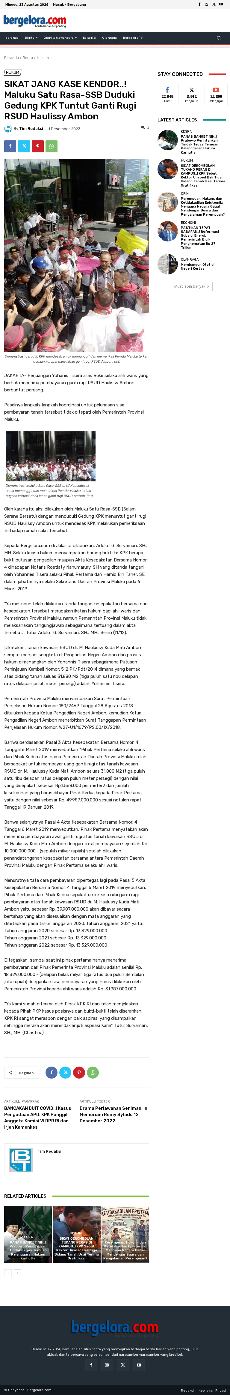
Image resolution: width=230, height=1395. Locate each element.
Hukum (43, 57)
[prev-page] (8, 1273)
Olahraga (190, 259)
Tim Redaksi (31, 128)
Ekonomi (188, 222)
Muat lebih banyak (189, 286)
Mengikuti (192, 88)
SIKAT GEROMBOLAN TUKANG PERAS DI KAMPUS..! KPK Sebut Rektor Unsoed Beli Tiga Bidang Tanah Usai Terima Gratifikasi (77, 1248)
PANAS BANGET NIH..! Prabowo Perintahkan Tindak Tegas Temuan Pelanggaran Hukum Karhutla (28, 1250)
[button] (219, 37)
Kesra (27, 1237)
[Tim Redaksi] (9, 129)
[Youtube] (221, 4)
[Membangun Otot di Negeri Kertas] (168, 264)
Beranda (11, 57)
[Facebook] (199, 4)
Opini (124, 1237)
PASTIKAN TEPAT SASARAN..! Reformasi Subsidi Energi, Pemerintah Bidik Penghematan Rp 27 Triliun (200, 238)
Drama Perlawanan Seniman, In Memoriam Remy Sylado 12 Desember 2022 (113, 1115)
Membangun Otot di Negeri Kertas (197, 267)
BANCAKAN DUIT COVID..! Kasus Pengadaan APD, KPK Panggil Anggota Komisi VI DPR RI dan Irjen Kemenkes (37, 1118)
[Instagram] (206, 4)
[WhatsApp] (52, 146)
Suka (167, 88)
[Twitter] (213, 4)
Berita (28, 57)
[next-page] (17, 1273)
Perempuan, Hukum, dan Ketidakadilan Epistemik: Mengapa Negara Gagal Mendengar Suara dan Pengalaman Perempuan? (125, 1250)
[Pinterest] (38, 146)
